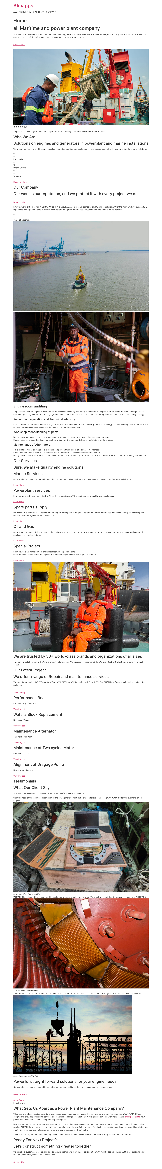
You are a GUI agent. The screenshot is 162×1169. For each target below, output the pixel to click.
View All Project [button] (20, 692)
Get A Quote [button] (19, 44)
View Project (19, 709)
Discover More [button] (20, 182)
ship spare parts (132, 1117)
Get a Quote (18, 1100)
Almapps (23, 6)
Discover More (20, 1094)
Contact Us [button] (18, 1162)
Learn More (18, 485)
